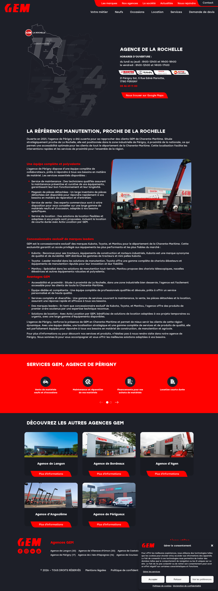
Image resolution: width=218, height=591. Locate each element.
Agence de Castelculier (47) (133, 550)
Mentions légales (95, 570)
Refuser (177, 579)
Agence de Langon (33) (63, 550)
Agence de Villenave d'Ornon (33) (96, 550)
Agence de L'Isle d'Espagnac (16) (96, 554)
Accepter (153, 579)
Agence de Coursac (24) (129, 554)
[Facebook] (20, 551)
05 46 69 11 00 (128, 85)
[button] (212, 545)
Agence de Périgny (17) (63, 554)
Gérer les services (151, 571)
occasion (63, 208)
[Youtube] (38, 551)
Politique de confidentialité (127, 570)
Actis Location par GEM (73, 221)
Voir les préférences (202, 579)
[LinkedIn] (32, 551)
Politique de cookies (162, 586)
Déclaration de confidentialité (187, 586)
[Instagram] (26, 551)
